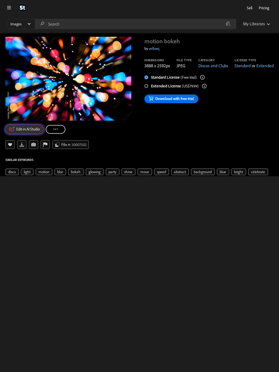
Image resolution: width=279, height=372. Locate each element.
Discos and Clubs (213, 65)
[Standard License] (202, 77)
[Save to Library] (10, 144)
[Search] (43, 24)
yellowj (154, 48)
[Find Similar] (33, 144)
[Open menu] (9, 7)
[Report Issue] (45, 144)
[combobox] (135, 24)
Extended (265, 65)
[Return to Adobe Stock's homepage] (22, 7)
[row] (12, 172)
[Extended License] (204, 86)
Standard (243, 65)
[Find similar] (228, 24)
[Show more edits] (55, 129)
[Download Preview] (21, 144)
